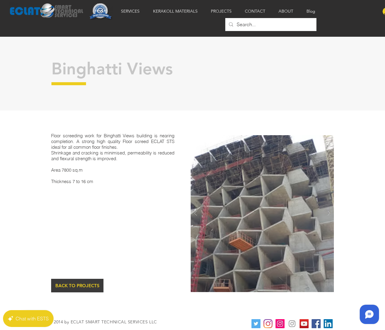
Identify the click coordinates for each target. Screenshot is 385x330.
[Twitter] (255, 323)
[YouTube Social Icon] (304, 323)
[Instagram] (268, 323)
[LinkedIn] (328, 323)
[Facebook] (316, 323)
